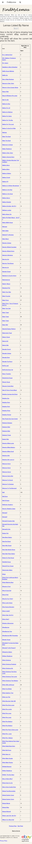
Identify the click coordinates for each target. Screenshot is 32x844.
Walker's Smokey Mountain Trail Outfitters (10, 161)
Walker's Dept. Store (7, 153)
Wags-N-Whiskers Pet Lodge (9, 95)
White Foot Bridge (7, 689)
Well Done (5, 496)
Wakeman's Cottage (7, 144)
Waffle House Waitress (8, 71)
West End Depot (6, 541)
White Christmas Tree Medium (10, 680)
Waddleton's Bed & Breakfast (9, 67)
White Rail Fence (6, 750)
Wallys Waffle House (7, 222)
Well (3, 492)
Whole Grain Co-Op (7, 783)
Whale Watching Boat (7, 582)
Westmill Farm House (7, 566)
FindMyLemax (11, 2)
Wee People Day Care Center (10, 419)
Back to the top (16, 831)
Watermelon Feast (7, 333)
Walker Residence (7, 149)
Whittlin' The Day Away (8, 775)
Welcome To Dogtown (8, 484)
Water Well (5, 325)
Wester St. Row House (8, 558)
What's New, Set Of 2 (7, 615)
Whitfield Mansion (6, 766)
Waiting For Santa (7, 116)
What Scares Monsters (8, 607)
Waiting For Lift (6, 108)
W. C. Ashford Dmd (7, 54)
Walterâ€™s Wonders (8, 235)
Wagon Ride (5, 91)
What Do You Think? (7, 599)
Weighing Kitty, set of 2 (8, 459)
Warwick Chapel (6, 271)
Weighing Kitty (6, 455)
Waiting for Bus (6, 104)
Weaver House (6, 382)
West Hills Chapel (6, 545)
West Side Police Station (8, 553)
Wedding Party (6, 402)
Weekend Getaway (7, 423)
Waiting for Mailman (7, 112)
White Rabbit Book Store (8, 746)
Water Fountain (6, 296)
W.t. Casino (5, 63)
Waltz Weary (5, 239)
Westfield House (6, 562)
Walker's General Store (8, 157)
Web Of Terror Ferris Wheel (9, 390)
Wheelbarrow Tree (7, 631)
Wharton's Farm (6, 586)
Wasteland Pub (6, 288)
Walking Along (6, 165)
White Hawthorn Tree (7, 693)
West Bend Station (7, 537)
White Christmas (6, 660)
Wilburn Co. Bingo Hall (8, 819)
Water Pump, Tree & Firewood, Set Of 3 (10, 304)
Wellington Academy (7, 504)
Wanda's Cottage (6, 243)
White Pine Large (6, 713)
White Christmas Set (7, 668)
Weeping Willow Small (8, 451)
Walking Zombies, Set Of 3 (9, 206)
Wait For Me (5, 100)
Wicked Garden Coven (8, 795)
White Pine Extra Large (8, 705)
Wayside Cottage (6, 353)
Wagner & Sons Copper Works (10, 87)
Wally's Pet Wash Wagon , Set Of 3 (10, 218)
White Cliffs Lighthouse (8, 685)
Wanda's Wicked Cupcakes (9, 247)
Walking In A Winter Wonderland (10, 185)
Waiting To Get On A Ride (9, 128)
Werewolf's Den (6, 529)
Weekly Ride (5, 439)
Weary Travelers (6, 374)
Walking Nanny (6, 198)
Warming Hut (5, 259)
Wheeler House (6, 639)
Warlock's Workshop (7, 255)
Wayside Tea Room (7, 361)
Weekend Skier (6, 427)
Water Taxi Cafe (6, 308)
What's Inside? (6, 611)
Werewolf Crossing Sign (8, 521)
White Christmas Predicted (9, 664)
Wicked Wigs (5, 807)
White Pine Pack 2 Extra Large (10, 729)
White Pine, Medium (7, 738)
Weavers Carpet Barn (8, 386)
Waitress (4, 132)
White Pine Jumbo (7, 709)
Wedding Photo (6, 410)
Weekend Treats (6, 435)
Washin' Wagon (6, 284)
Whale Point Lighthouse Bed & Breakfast (10, 578)
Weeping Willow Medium (8, 447)
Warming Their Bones (8, 263)
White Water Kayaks (7, 758)
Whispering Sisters (7, 652)
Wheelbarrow (5, 627)
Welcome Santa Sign (7, 476)
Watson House (6, 337)
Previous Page (13, 826)
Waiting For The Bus (7, 120)
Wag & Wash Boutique (8, 79)
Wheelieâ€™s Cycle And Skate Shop (10, 643)
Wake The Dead (6, 136)
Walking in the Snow (7, 194)
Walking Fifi (5, 181)
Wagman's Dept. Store (8, 83)
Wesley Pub (5, 533)
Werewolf (4, 513)
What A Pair (5, 594)
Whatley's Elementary (8, 623)
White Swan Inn (6, 754)
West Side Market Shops (8, 549)
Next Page (20, 826)
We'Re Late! (5, 365)
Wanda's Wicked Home (8, 251)
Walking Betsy (6, 169)
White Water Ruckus (7, 762)
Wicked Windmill (6, 811)
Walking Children (6, 173)
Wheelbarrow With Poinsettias (10, 635)
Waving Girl (5, 341)
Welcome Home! (6, 472)
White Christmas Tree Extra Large (9, 672)
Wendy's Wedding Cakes (8, 508)
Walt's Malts (5, 230)
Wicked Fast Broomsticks (8, 791)
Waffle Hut (5, 75)
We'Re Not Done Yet (7, 370)
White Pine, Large (7, 734)
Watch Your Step (6, 292)
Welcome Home (6, 464)
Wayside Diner (6, 357)
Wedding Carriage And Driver (10, 394)
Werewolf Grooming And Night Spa (10, 525)
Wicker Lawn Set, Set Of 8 (9, 815)
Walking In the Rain (7, 190)
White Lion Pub (6, 697)
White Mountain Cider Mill (9, 701)
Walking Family (6, 177)
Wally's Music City (6, 214)
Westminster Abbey (7, 570)
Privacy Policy (3, 841)
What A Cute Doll (6, 590)
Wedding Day (5, 398)
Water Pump (5, 300)
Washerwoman (6, 280)
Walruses (4, 226)
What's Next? (5, 619)
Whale (4, 574)
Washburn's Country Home (9, 275)
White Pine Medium (7, 721)
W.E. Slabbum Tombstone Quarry (9, 58)
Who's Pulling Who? (7, 779)
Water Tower (5, 312)
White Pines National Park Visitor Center (10, 742)
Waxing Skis (5, 345)
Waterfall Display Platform (9, 329)
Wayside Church (6, 349)
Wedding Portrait (6, 414)
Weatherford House (7, 378)
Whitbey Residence (7, 656)
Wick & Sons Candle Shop (9, 787)
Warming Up (5, 267)
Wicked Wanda (6, 803)
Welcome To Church (7, 480)
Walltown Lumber (6, 210)
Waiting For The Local (8, 124)
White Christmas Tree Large (9, 676)
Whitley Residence (7, 770)
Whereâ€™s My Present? (9, 648)
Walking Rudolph (6, 202)
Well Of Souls (5, 500)
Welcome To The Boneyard (9, 488)
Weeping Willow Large (8, 443)
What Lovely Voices (7, 603)
